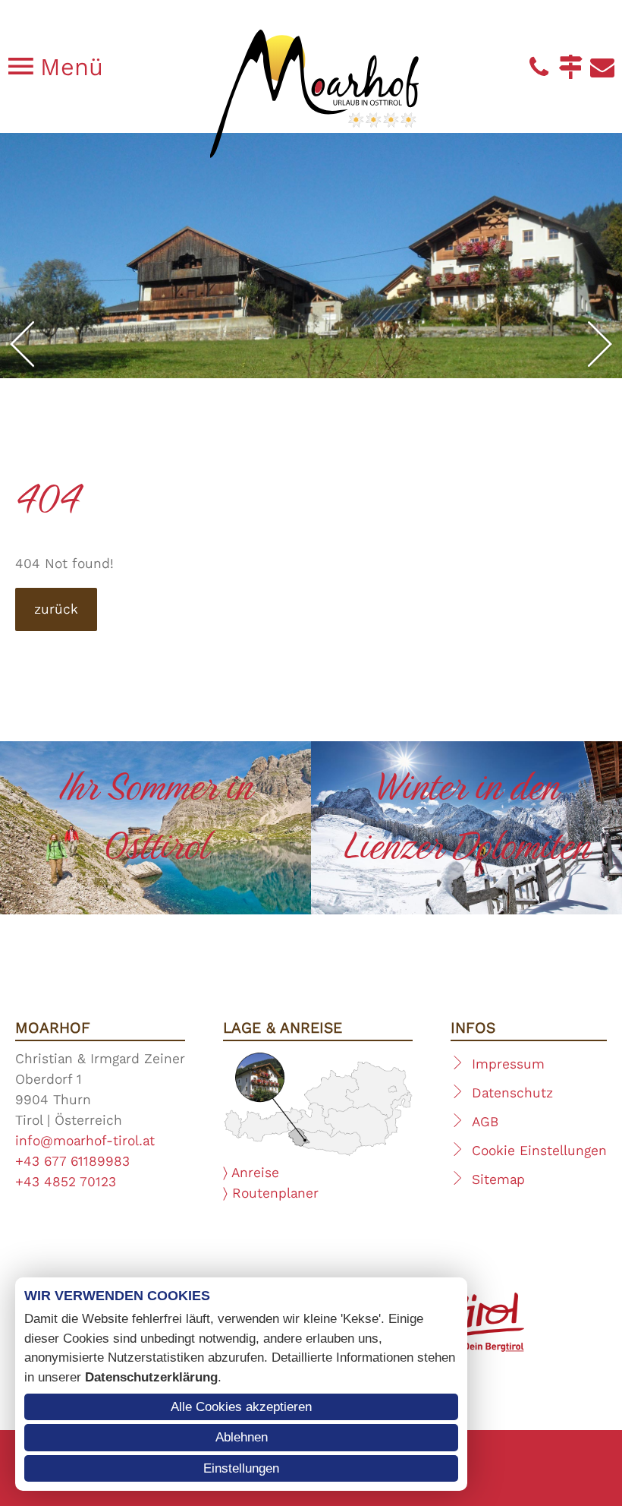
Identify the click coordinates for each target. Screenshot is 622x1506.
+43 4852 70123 (65, 1181)
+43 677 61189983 (72, 1161)
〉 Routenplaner (271, 1193)
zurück (56, 609)
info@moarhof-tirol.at (85, 1140)
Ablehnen (241, 1437)
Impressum (508, 1064)
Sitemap (498, 1179)
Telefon (538, 67)
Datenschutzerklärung (151, 1377)
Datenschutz (512, 1093)
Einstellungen (241, 1468)
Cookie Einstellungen (539, 1150)
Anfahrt (570, 67)
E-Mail (602, 67)
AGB (485, 1121)
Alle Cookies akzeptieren (241, 1407)
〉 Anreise (251, 1172)
